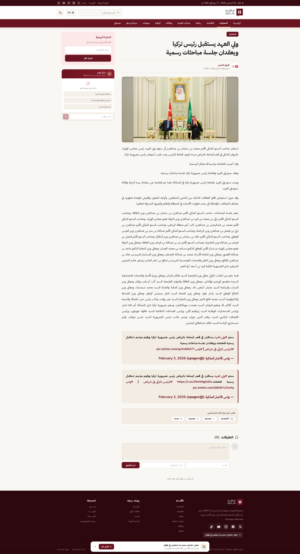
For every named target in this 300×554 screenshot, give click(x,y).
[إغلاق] (95, 547)
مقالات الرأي (135, 511)
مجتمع (117, 23)
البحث (137, 516)
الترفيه (157, 23)
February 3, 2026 (172, 358)
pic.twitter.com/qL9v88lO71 (175, 349)
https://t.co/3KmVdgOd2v (194, 381)
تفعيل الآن (106, 546)
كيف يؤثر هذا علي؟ (104, 107)
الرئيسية (237, 23)
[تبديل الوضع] (60, 12)
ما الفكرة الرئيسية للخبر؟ (102, 94)
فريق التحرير (223, 65)
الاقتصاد (210, 23)
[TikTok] (59, 3)
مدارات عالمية (184, 23)
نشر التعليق (130, 465)
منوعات (146, 23)
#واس (198, 349)
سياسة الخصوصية (88, 521)
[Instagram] (69, 3)
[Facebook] (74, 3)
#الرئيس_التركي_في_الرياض (219, 349)
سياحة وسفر (131, 23)
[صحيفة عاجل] (234, 12)
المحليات (223, 23)
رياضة (198, 23)
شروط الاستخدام (63, 549)
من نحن (92, 506)
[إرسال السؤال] (66, 117)
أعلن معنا (92, 516)
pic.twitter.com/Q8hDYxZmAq (213, 387)
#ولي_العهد (220, 337)
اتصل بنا (92, 3)
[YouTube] (64, 3)
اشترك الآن (88, 58)
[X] (79, 3)
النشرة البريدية (103, 3)
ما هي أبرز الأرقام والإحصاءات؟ (100, 100)
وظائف (169, 23)
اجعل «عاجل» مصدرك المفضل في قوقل (223, 535)
